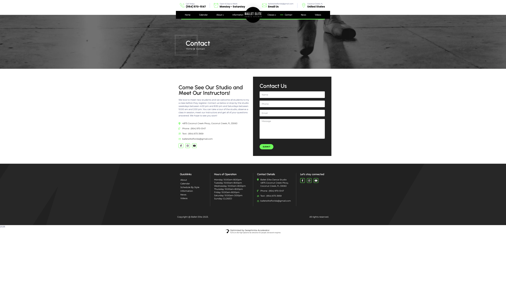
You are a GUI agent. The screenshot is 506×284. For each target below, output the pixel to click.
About (183, 180)
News (183, 194)
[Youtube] (194, 145)
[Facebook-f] (181, 145)
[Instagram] (187, 145)
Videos (184, 198)
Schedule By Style (189, 187)
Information (186, 191)
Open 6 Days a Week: (229, 4)
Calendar (185, 183)
